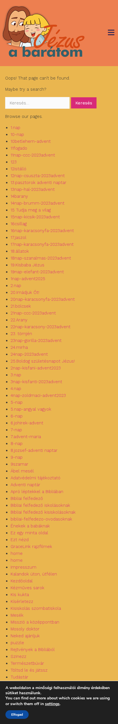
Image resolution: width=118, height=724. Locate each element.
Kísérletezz (22, 601)
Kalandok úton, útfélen (34, 574)
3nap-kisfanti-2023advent (36, 381)
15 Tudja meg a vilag (31, 210)
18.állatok (20, 251)
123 (14, 162)
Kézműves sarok (27, 587)
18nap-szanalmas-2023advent (41, 258)
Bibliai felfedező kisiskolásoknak (43, 512)
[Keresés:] (38, 103)
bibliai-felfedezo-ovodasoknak (41, 519)
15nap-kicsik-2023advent (35, 216)
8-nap (17, 443)
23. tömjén (21, 333)
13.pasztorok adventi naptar (38, 182)
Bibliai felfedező (27, 498)
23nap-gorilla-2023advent (36, 340)
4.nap (16, 388)
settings (52, 704)
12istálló (18, 168)
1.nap (15, 127)
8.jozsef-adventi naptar (34, 450)
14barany (19, 196)
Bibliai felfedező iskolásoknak (40, 505)
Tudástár (19, 677)
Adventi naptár (25, 484)
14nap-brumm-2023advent (37, 203)
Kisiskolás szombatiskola (36, 608)
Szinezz (18, 656)
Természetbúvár (27, 663)
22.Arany (19, 320)
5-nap (17, 402)
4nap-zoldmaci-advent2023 (38, 395)
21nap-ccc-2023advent (33, 313)
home (17, 553)
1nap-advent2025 (28, 278)
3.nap (16, 374)
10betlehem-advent (31, 141)
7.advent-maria (26, 436)
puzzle (17, 642)
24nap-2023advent (29, 354)
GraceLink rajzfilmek (31, 546)
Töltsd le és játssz (29, 670)
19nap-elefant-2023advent (37, 271)
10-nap (17, 134)
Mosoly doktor (25, 629)
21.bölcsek (21, 306)
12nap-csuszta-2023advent (38, 175)
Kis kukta (20, 594)
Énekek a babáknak (30, 526)
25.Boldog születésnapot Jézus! (43, 361)
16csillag (19, 223)
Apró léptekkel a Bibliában (37, 491)
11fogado (19, 148)
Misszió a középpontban (35, 622)
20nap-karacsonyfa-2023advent (43, 299)
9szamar (19, 464)
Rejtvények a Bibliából (33, 649)
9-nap (17, 457)
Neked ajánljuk (25, 635)
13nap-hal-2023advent (33, 189)
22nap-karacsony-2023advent (40, 326)
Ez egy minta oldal (29, 532)
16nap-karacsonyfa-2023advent (42, 230)
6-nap (17, 416)
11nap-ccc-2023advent (33, 155)
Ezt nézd (20, 539)
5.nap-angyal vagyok (31, 409)
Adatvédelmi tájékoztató (35, 477)
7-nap (16, 429)
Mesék (17, 615)
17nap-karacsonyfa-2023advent (42, 244)
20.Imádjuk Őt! (25, 292)
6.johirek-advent (27, 423)
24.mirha (19, 347)
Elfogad (17, 714)
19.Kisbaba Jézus (27, 265)
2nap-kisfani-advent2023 (36, 368)
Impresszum (23, 567)
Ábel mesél (22, 471)
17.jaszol (18, 237)
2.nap (16, 285)
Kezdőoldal (22, 580)
